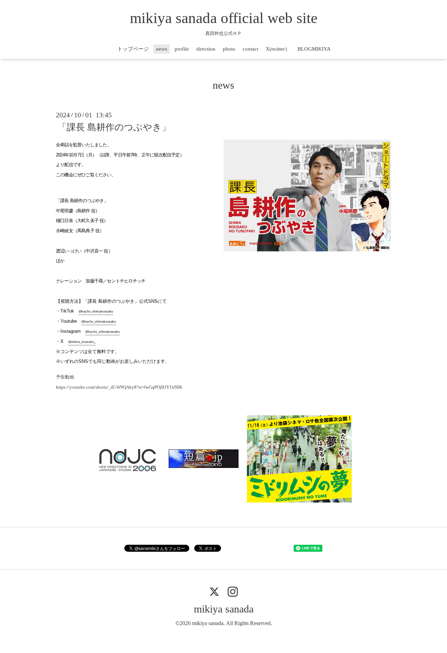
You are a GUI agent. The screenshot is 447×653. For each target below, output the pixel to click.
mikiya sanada (224, 609)
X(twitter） (278, 49)
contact (250, 49)
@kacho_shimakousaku (96, 311)
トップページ (133, 49)
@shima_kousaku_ (82, 342)
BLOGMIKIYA (314, 49)
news (161, 49)
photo (229, 49)
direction (205, 49)
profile (182, 49)
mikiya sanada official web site (223, 18)
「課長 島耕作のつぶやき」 (114, 127)
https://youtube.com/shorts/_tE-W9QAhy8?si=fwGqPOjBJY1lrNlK (119, 387)
